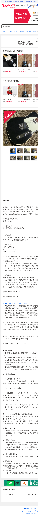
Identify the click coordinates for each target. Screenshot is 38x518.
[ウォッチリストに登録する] (14, 65)
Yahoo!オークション (30, 508)
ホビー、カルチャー (19, 31)
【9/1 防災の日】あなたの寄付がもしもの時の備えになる (19, 1)
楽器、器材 (28, 31)
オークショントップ (6, 31)
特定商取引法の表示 (31, 513)
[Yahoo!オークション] (13, 4)
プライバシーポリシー (27, 511)
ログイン (29, 7)
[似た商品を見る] (6, 142)
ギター (35, 31)
